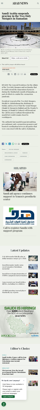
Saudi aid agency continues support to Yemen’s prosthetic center (19, 196)
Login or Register (8, 396)
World (4, 355)
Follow (34, 74)
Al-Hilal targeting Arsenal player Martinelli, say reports (14, 291)
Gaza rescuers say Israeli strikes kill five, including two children (14, 283)
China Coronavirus (10, 156)
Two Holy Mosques (14, 149)
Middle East (5, 368)
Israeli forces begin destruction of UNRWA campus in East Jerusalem (14, 274)
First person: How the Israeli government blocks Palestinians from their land (14, 372)
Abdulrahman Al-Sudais (11, 152)
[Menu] (2, 3)
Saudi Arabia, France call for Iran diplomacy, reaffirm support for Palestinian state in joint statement (14, 360)
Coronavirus (23, 156)
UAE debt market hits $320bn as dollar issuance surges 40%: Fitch (14, 257)
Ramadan (25, 152)
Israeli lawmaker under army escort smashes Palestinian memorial (13, 267)
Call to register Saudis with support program (17, 229)
